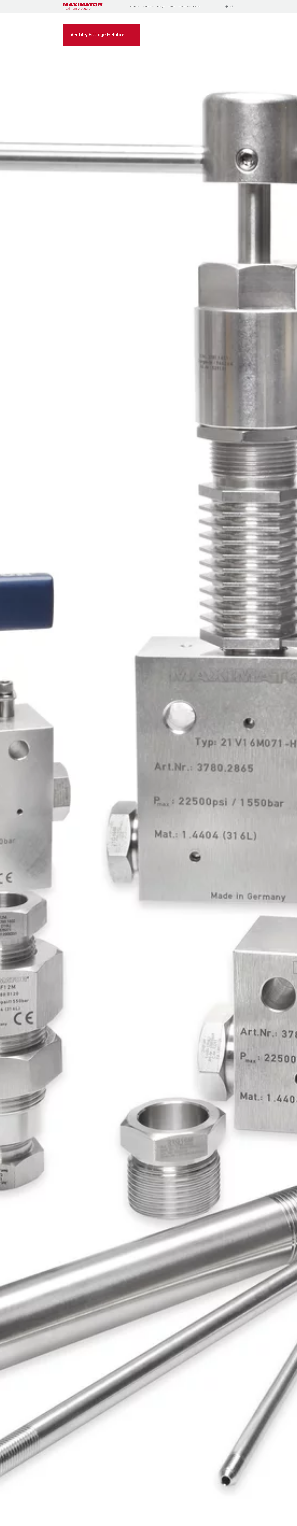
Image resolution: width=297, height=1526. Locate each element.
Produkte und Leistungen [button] (154, 6)
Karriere (196, 6)
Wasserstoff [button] (135, 6)
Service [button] (171, 6)
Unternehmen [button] (184, 6)
